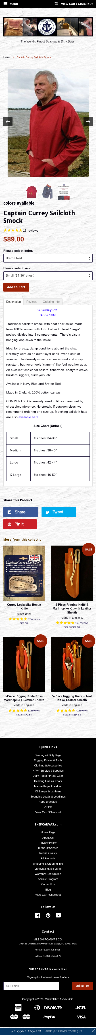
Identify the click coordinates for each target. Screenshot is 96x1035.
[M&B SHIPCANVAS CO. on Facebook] (37, 916)
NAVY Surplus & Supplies (48, 770)
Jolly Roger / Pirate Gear (48, 775)
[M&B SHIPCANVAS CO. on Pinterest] (48, 916)
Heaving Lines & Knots (48, 781)
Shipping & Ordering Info (48, 863)
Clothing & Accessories (48, 765)
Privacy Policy (48, 843)
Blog (48, 889)
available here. (29, 417)
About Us (48, 837)
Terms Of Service (48, 848)
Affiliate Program (48, 879)
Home (6, 57)
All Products (48, 858)
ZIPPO (48, 807)
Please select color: (18, 250)
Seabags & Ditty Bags (48, 755)
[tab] (13, 301)
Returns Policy (48, 853)
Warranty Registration (48, 874)
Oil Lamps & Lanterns (48, 791)
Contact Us (48, 884)
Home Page (48, 832)
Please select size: (17, 268)
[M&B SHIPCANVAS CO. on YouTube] (58, 916)
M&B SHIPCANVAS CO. (59, 999)
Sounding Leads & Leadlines (48, 796)
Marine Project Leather (48, 786)
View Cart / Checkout (76, 4)
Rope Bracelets (48, 801)
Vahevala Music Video (48, 868)
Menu (13, 4)
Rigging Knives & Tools (48, 760)
